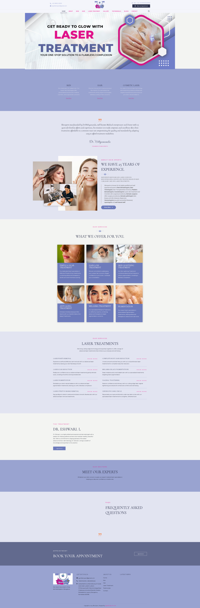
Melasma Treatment (100, 306)
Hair (83, 11)
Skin (77, 11)
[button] (56, 3)
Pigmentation (125, 306)
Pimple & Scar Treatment (67, 266)
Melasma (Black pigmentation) (115, 369)
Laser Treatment (94, 11)
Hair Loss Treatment (95, 266)
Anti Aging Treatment (66, 307)
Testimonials (116, 11)
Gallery (106, 11)
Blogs (126, 11)
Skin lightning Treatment (126, 266)
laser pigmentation (61, 380)
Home (63, 11)
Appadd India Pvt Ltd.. (110, 605)
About (71, 11)
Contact (135, 11)
